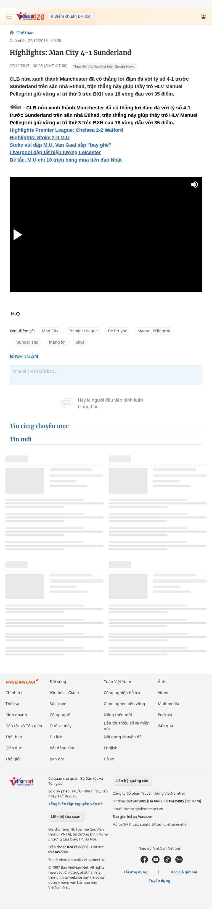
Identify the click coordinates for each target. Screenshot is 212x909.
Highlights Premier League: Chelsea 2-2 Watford (66, 130)
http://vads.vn (140, 816)
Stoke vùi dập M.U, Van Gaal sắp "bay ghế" (60, 145)
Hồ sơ (109, 759)
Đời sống (58, 681)
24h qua (165, 725)
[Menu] (9, 16)
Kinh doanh (16, 714)
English (111, 747)
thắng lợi (57, 342)
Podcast (165, 714)
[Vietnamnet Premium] (22, 684)
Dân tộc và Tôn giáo (24, 725)
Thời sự (12, 703)
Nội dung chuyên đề (123, 736)
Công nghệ (60, 714)
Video (163, 692)
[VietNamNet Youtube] (156, 861)
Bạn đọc (57, 759)
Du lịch (56, 736)
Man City (50, 330)
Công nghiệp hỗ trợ (122, 692)
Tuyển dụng (159, 880)
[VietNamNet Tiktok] (167, 861)
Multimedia (168, 703)
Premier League (83, 330)
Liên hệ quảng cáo (131, 780)
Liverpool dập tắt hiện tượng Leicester (55, 152)
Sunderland (28, 342)
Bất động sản (62, 747)
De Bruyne (117, 330)
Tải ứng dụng (135, 872)
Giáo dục (14, 747)
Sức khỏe (58, 703)
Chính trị (14, 692)
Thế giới (13, 759)
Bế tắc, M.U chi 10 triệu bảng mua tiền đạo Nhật (66, 160)
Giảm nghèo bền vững (124, 703)
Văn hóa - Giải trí (65, 692)
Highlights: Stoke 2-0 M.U (40, 137)
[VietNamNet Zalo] (179, 861)
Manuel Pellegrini (153, 330)
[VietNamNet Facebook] (144, 861)
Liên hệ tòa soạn (66, 816)
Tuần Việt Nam (117, 681)
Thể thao (25, 33)
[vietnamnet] (30, 18)
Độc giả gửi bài (184, 872)
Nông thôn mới (118, 714)
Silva (80, 342)
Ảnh (161, 681)
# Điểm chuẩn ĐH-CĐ (70, 16)
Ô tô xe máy (60, 725)
